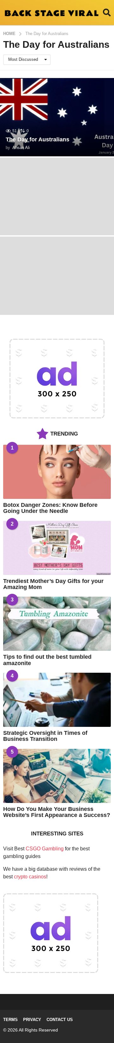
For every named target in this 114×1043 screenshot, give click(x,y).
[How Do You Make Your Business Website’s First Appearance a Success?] (57, 776)
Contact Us (60, 1019)
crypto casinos (30, 876)
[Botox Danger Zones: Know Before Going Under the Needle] (57, 472)
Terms (10, 1019)
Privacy (32, 1019)
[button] (107, 12)
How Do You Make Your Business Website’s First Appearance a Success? (56, 812)
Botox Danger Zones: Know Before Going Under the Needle (50, 508)
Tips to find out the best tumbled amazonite (47, 660)
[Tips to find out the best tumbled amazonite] (57, 624)
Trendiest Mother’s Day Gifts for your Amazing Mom (53, 584)
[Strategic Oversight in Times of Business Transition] (57, 700)
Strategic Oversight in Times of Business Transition (45, 736)
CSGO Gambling (45, 848)
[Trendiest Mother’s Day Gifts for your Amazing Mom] (57, 548)
